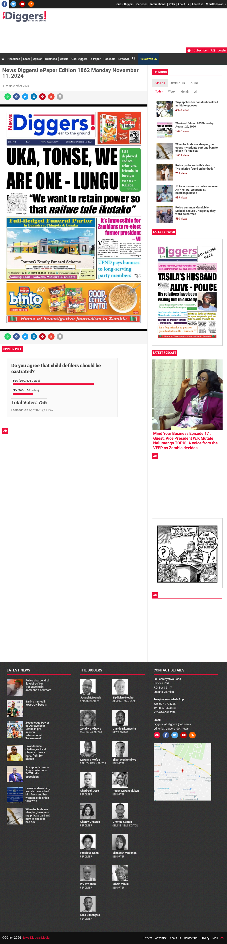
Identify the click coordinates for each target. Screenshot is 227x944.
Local (26, 59)
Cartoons (141, 4)
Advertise (197, 4)
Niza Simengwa (90, 915)
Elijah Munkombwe (124, 759)
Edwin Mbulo (121, 883)
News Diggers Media (36, 937)
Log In (222, 50)
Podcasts (109, 59)
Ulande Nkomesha (124, 728)
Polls (172, 4)
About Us (183, 4)
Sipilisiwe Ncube (123, 697)
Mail (215, 938)
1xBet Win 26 (148, 59)
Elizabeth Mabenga (125, 852)
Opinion (37, 59)
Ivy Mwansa (88, 883)
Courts (64, 59)
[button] (7, 96)
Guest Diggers (124, 4)
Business (51, 59)
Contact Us (190, 938)
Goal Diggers (79, 59)
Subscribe (200, 50)
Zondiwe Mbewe (90, 728)
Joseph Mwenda (90, 697)
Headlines (14, 59)
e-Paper (95, 59)
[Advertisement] (83, 35)
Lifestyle (123, 59)
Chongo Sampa (122, 821)
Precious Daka (89, 852)
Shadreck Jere (89, 790)
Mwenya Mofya (90, 759)
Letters (147, 938)
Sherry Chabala (90, 821)
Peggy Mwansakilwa (126, 790)
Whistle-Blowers (216, 4)
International (158, 4)
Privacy (204, 938)
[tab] (160, 83)
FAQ (212, 50)
